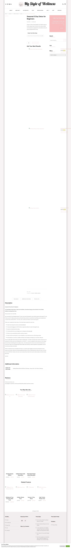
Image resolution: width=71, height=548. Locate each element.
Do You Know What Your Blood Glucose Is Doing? (42, 520)
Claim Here (61, 28)
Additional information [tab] (26, 299)
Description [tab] (16, 299)
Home (11, 10)
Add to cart (64, 52)
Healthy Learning (37, 293)
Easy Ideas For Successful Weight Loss (43, 533)
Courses (32, 293)
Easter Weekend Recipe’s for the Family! (43, 524)
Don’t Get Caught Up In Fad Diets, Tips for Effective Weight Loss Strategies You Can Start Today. (43, 538)
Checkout (59, 10)
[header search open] (63, 4)
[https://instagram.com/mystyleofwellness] (25, 520)
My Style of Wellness (39, 3)
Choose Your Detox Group (32, 33)
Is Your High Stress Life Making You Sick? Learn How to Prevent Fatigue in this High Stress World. (43, 529)
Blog (33, 10)
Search (64, 40)
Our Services (25, 10)
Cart (47, 10)
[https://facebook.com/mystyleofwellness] (22, 520)
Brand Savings (40, 10)
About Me (17, 10)
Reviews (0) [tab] (36, 299)
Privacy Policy (54, 524)
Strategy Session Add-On (65, 208)
